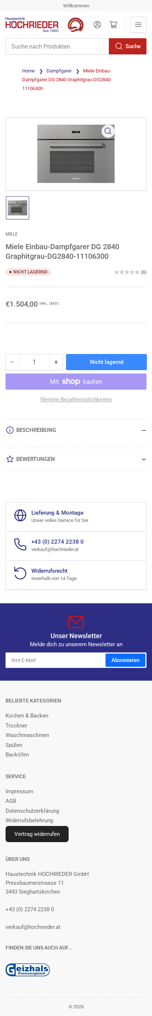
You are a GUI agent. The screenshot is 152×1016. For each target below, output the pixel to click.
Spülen (14, 745)
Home (28, 71)
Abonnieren (125, 660)
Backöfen (17, 754)
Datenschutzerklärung (32, 811)
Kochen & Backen (27, 715)
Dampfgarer (59, 71)
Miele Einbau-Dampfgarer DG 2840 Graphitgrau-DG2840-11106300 (67, 79)
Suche (133, 46)
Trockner (16, 725)
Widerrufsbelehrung (29, 820)
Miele (12, 234)
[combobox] (76, 46)
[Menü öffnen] (138, 25)
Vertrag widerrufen (37, 834)
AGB (11, 801)
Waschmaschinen (27, 735)
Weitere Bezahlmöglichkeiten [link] (76, 399)
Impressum (19, 791)
